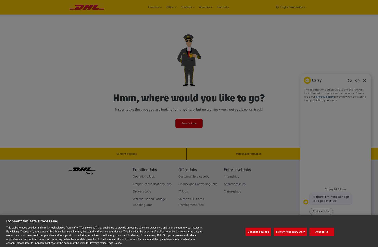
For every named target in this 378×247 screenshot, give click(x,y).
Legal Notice (114, 242)
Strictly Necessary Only (290, 231)
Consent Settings (258, 231)
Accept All (321, 231)
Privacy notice (98, 242)
